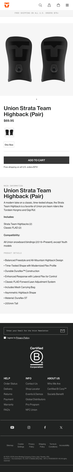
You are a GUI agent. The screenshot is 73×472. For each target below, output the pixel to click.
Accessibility (64, 445)
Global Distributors (35, 399)
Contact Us (32, 383)
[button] (36, 99)
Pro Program (32, 404)
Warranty (8, 404)
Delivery (8, 388)
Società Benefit (55, 394)
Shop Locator (33, 388)
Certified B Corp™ (56, 388)
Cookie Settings (20, 445)
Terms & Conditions (53, 445)
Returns (8, 394)
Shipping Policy (42, 445)
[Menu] (67, 5)
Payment (8, 399)
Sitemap (10, 445)
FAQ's (7, 409)
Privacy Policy (22, 337)
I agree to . (18, 337)
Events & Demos (34, 394)
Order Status (10, 383)
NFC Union (31, 409)
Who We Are (53, 383)
